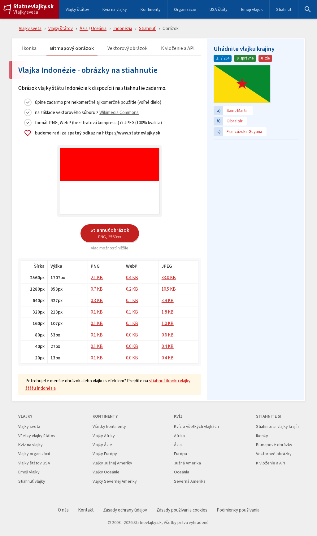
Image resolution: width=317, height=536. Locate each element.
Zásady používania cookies (181, 510)
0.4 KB (132, 277)
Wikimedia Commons (119, 112)
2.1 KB (97, 277)
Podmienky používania (238, 510)
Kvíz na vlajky (114, 9)
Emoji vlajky (29, 472)
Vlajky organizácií (34, 453)
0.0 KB (132, 335)
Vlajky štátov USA (34, 463)
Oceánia (98, 28)
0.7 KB (97, 289)
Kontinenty (151, 9)
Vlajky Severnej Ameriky (115, 481)
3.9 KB (168, 300)
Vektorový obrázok (127, 48)
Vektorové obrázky (274, 453)
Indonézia (122, 28)
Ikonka (29, 48)
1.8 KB (168, 312)
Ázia (84, 28)
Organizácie (185, 9)
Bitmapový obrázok (72, 48)
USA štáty (219, 9)
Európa (180, 453)
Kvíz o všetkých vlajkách (196, 426)
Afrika (179, 436)
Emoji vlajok (252, 9)
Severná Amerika (190, 481)
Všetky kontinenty (109, 426)
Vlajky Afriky (104, 436)
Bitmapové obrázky (274, 445)
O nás (63, 510)
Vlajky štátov (77, 9)
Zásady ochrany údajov (125, 510)
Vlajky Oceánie (106, 472)
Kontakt (86, 510)
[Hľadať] (307, 9)
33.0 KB (169, 277)
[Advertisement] (255, 181)
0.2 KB (132, 289)
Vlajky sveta (25, 12)
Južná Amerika (187, 463)
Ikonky (262, 436)
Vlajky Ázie (102, 445)
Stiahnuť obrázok (109, 233)
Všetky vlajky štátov (36, 436)
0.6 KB (168, 335)
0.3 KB (97, 300)
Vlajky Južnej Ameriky (112, 463)
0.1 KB (132, 300)
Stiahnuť (284, 9)
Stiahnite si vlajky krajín (277, 426)
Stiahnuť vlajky (31, 481)
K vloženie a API (178, 48)
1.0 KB (168, 323)
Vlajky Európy (105, 453)
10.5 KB (169, 289)
